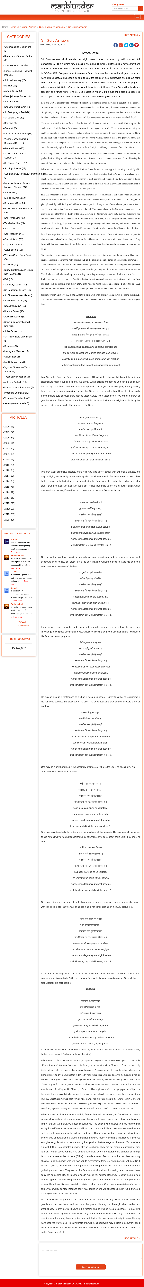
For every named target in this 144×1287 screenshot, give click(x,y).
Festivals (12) (11, 264)
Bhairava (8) (10, 123)
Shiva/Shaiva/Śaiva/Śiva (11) (18, 65)
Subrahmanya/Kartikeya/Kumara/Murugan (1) (19, 176)
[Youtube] (117, 4)
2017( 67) (9, 476)
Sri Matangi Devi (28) (14, 203)
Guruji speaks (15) (13, 250)
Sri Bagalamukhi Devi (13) (17, 290)
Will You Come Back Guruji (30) (18, 257)
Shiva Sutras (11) (13, 331)
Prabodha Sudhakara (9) (16, 393)
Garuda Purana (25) (14, 148)
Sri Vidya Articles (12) (15, 168)
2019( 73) (9, 465)
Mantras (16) (10, 85)
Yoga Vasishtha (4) (13, 244)
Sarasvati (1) (10, 192)
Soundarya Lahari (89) (15, 284)
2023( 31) (9, 443)
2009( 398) (9, 520)
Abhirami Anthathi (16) (15, 382)
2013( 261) (9, 498)
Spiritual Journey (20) (15, 80)
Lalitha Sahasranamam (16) (18, 133)
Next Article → (132, 35)
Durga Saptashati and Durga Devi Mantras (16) (18, 272)
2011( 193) (9, 509)
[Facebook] (112, 4)
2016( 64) (9, 481)
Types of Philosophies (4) (17, 377)
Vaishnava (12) (11, 228)
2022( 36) (9, 448)
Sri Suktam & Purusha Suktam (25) (15, 155)
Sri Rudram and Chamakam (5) (18, 339)
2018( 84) (9, 470)
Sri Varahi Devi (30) (14, 117)
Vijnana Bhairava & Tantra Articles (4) (17, 369)
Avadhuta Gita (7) (13, 91)
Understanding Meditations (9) (17, 49)
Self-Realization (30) (14, 218)
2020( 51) (9, 459)
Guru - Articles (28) (13, 239)
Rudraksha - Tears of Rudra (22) (18, 58)
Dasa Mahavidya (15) (15, 306)
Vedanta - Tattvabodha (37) (17, 398)
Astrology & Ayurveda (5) (16, 403)
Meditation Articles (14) (15, 362)
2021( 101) (9, 454)
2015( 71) (9, 487)
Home (5, 27)
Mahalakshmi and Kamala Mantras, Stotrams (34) (17, 185)
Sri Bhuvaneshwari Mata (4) (18, 295)
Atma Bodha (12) (12, 101)
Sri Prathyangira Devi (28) (17, 112)
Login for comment (90, 1267)
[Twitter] (114, 4)
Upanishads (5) (12, 357)
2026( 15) (9, 426)
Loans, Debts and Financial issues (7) (18, 73)
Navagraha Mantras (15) (16, 351)
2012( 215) (9, 503)
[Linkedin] (119, 4)
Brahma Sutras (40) (14, 311)
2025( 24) (9, 432)
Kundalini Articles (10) (15, 198)
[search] (140, 8)
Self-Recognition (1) (14, 234)
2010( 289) (9, 514)
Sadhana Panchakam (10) (17, 107)
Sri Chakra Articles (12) (15, 163)
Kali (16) (8, 279)
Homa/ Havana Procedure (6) (19, 387)
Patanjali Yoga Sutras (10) (17, 96)
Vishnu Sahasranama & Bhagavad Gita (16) (16, 141)
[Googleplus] (122, 4)
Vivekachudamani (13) (15, 300)
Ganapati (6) (10, 128)
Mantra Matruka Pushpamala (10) (18, 210)
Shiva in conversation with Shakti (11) (17, 324)
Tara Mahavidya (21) (14, 223)
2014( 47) (9, 492)
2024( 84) (9, 437)
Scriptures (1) (11, 346)
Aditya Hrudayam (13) (15, 316)
